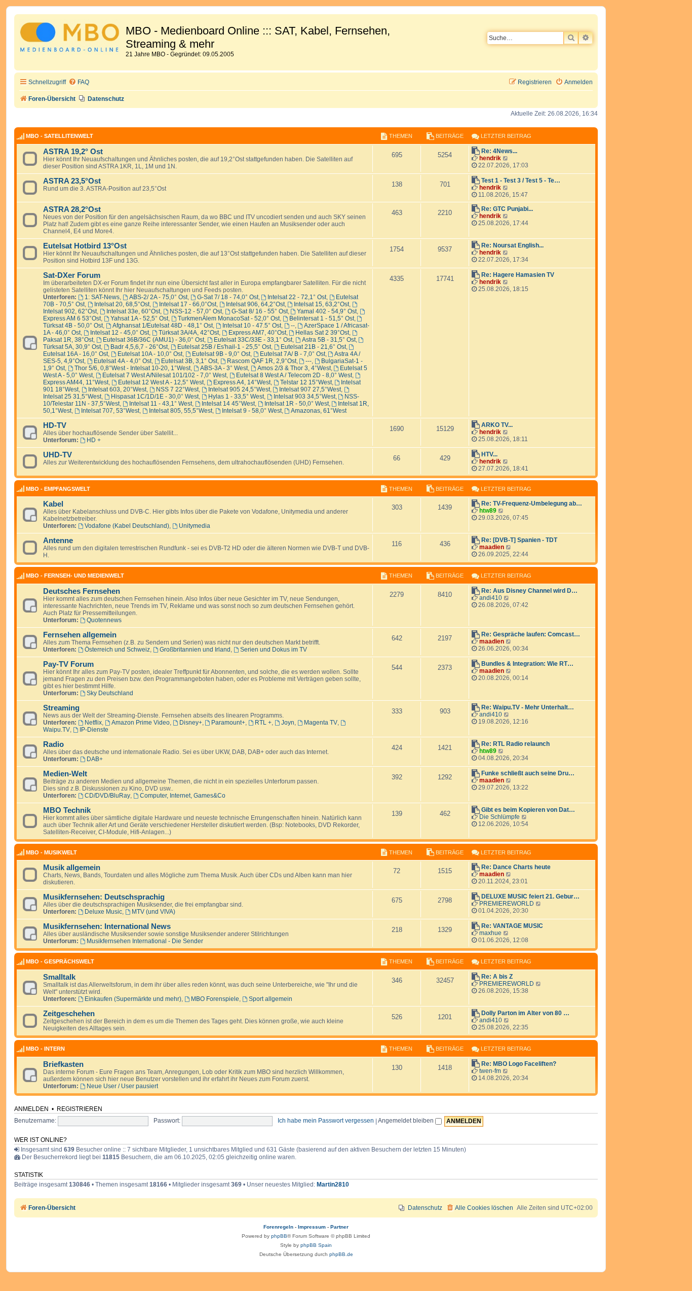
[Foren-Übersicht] (71, 39)
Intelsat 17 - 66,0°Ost (187, 304)
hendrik (490, 158)
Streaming (61, 708)
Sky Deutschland (110, 693)
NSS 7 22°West (177, 389)
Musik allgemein (71, 868)
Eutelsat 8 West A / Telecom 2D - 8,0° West (294, 375)
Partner (339, 1227)
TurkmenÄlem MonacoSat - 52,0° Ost (229, 318)
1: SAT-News (102, 297)
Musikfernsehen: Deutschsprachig (104, 897)
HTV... (489, 454)
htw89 (487, 510)
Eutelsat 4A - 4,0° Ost (122, 361)
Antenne (58, 540)
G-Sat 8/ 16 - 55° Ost (260, 311)
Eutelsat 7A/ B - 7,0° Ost (292, 353)
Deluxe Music (103, 911)
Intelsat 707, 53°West (110, 410)
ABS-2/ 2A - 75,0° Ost (158, 297)
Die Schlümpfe (499, 816)
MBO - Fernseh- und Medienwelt (75, 575)
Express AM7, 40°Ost (257, 332)
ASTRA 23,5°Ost (72, 181)
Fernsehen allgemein (80, 635)
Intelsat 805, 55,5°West (180, 410)
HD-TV (54, 425)
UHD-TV (57, 455)
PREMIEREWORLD (506, 903)
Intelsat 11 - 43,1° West (160, 403)
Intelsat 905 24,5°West (239, 389)
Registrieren (79, 1109)
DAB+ (95, 759)
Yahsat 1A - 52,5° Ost (139, 318)
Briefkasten (63, 1064)
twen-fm (490, 1070)
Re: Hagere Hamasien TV (517, 274)
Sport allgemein (270, 998)
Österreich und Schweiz (117, 649)
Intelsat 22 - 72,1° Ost (296, 297)
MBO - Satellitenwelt (59, 136)
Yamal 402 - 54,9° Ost (327, 311)
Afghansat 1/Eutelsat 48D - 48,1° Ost (162, 325)
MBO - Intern (45, 1049)
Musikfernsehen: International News (107, 926)
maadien (491, 547)
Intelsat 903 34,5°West (304, 396)
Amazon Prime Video (140, 722)
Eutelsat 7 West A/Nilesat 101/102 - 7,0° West (164, 375)
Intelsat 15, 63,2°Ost (321, 304)
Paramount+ (228, 722)
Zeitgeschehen (69, 1014)
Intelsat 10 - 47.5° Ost (251, 325)
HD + (94, 440)
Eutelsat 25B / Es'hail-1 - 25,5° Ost (224, 346)
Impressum (312, 1227)
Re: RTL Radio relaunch (515, 743)
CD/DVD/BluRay (107, 795)
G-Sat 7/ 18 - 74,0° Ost (227, 297)
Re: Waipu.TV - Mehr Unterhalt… (527, 707)
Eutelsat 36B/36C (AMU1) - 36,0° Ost (153, 339)
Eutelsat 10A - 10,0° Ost (150, 353)
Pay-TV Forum (68, 664)
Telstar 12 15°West (306, 382)
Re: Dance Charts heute (516, 867)
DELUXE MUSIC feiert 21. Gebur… (530, 896)
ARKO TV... (497, 424)
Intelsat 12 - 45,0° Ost (119, 332)
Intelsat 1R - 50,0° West (296, 403)
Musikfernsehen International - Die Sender (145, 941)
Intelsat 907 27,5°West (310, 389)
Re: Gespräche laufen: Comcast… (530, 634)
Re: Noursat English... (512, 245)
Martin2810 (333, 1184)
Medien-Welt (65, 774)
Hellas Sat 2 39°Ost (322, 332)
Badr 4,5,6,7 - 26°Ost (139, 346)
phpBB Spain (316, 1245)
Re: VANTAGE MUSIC (512, 925)
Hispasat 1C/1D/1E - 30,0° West (155, 396)
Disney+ (190, 722)
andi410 (490, 597)
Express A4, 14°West (242, 382)
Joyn (287, 722)
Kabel (53, 504)
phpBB (279, 1236)
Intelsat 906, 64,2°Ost (255, 304)
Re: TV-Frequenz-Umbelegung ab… (531, 503)
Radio (53, 744)
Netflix (93, 722)
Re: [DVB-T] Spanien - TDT (519, 540)
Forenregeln (278, 1227)
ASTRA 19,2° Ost (73, 152)
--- (308, 361)
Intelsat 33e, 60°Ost (133, 311)
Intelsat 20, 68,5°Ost (121, 304)
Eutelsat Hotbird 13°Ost (85, 246)
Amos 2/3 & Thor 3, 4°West (294, 368)
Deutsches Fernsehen (81, 591)
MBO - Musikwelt (51, 852)
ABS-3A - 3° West (224, 368)
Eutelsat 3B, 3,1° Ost (189, 361)
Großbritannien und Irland (195, 649)
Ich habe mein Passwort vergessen (326, 1120)
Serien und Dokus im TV (273, 649)
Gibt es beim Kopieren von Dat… (528, 809)
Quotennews (104, 620)
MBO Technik (67, 810)
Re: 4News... (499, 151)
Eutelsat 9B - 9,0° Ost (221, 353)
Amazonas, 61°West (319, 410)
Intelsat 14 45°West (228, 403)
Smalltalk (59, 977)
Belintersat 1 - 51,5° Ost (321, 318)
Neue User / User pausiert (122, 1086)
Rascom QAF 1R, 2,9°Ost (261, 361)
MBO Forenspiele (215, 998)
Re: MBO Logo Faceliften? (518, 1063)
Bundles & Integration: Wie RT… (527, 663)
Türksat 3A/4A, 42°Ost (189, 332)
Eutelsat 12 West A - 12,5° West (161, 382)
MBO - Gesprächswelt (60, 961)
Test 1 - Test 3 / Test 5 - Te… (520, 180)
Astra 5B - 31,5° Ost (329, 339)
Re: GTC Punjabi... (507, 208)
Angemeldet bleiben (406, 1120)
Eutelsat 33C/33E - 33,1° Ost (253, 339)
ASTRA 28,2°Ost (72, 209)
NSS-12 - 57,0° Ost (196, 311)
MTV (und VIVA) (153, 911)
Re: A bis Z (497, 976)
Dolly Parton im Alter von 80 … (525, 1013)
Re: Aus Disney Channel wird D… (529, 590)
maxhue (490, 933)
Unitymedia (194, 525)
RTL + (263, 722)
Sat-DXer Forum (71, 275)
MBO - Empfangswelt (58, 489)
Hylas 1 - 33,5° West (236, 396)
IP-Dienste (94, 729)
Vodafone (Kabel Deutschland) (127, 525)
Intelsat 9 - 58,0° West (252, 410)
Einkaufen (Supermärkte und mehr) (133, 998)
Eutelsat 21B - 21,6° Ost (313, 346)
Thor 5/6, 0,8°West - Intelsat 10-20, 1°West (132, 368)
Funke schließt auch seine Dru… (527, 773)
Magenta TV (320, 722)
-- (293, 325)
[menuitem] (78, 82)
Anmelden (31, 1109)
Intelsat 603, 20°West (117, 389)
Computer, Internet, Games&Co (182, 795)
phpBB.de (341, 1254)
